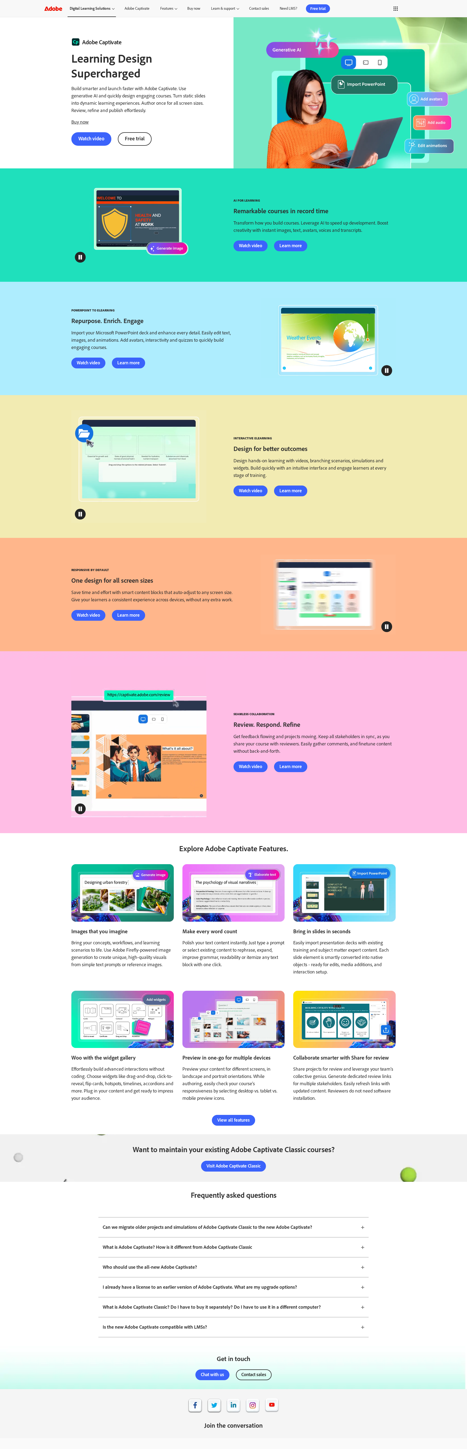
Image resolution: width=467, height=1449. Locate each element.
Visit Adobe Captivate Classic (233, 1166)
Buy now (193, 8)
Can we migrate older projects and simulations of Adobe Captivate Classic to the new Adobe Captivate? (207, 1227)
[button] (391, 8)
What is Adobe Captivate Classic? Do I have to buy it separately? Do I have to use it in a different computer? (212, 1307)
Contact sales (259, 8)
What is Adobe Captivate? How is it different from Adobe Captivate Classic (177, 1247)
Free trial (318, 8)
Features (166, 8)
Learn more (290, 245)
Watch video (91, 138)
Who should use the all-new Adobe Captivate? (150, 1267)
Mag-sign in (411, 8)
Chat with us (212, 1374)
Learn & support (223, 8)
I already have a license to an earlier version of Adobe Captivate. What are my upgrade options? (200, 1287)
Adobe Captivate (137, 8)
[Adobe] (53, 8)
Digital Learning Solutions (90, 8)
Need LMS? (288, 8)
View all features (233, 1120)
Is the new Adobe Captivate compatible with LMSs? (155, 1327)
